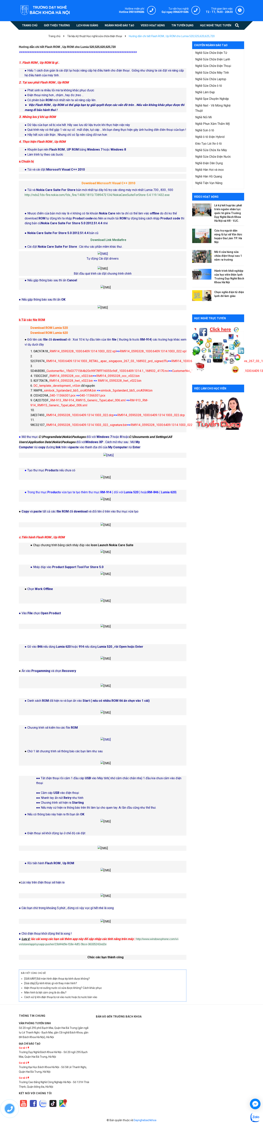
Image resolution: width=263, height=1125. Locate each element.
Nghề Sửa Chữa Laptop (210, 79)
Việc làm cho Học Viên (210, 388)
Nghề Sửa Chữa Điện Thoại (213, 66)
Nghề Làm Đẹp (205, 92)
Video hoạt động (206, 196)
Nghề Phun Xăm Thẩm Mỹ (212, 124)
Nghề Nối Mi (203, 117)
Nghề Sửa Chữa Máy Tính (212, 72)
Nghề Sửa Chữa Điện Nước (213, 156)
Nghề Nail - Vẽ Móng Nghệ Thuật (212, 108)
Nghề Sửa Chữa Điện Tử (211, 53)
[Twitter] (43, 1107)
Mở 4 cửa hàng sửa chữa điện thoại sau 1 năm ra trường (228, 255)
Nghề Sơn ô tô (204, 130)
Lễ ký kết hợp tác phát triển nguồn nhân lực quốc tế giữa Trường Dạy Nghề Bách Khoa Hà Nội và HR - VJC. (228, 213)
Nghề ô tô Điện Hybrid (209, 137)
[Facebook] (34, 1107)
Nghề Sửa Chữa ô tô (208, 86)
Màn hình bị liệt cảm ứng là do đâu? (45, 992)
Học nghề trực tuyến (210, 318)
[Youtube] (24, 1107)
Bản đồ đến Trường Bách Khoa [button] (119, 1016)
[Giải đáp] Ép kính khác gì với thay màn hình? (50, 983)
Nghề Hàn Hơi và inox (209, 170)
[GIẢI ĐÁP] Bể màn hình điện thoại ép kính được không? (57, 978)
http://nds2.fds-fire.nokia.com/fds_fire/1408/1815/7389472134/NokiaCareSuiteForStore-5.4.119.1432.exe (97, 195)
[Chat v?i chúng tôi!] (255, 1104)
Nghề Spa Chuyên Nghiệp (212, 99)
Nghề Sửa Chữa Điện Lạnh (212, 59)
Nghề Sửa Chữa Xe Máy (211, 150)
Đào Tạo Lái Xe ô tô (208, 143)
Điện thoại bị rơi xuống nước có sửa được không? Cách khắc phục (63, 987)
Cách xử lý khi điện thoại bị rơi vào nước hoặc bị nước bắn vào (60, 997)
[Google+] (53, 1107)
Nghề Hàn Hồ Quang (208, 176)
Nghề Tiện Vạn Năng (208, 183)
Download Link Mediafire (108, 240)
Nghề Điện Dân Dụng (209, 163)
